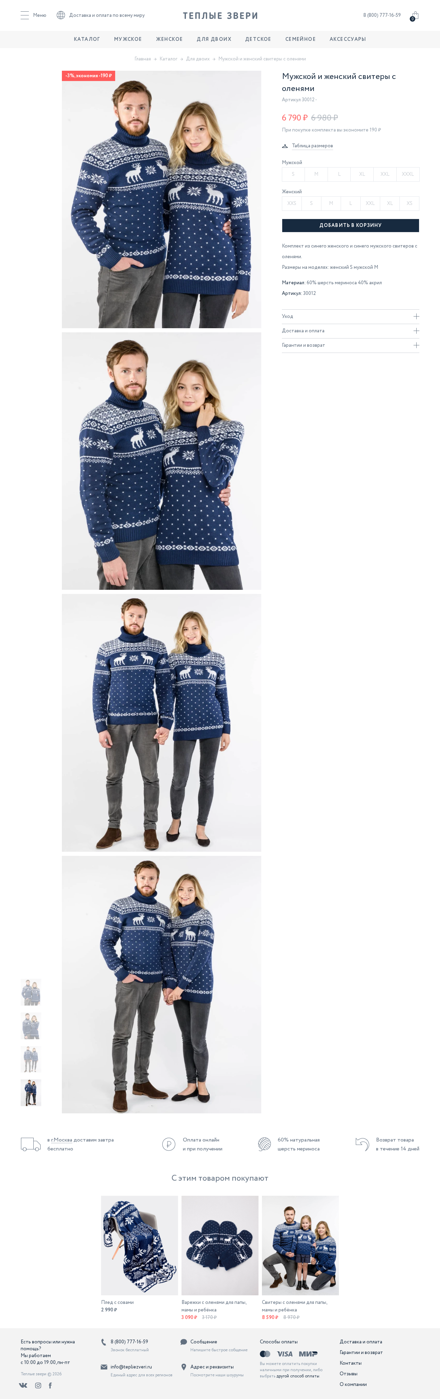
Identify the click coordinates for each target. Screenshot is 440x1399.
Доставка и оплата (303, 331)
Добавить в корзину (350, 225)
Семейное (300, 39)
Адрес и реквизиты (212, 1367)
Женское (169, 39)
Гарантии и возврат (303, 345)
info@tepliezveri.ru (131, 1367)
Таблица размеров (312, 145)
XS (409, 203)
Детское (258, 39)
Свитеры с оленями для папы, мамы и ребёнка (294, 1306)
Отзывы (349, 1374)
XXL (385, 174)
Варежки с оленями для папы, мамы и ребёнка (214, 1306)
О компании (353, 1384)
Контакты (351, 1363)
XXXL (408, 174)
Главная (142, 59)
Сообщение (203, 1342)
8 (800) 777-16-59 (382, 15)
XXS (291, 203)
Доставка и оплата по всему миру (107, 15)
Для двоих (214, 39)
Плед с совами (117, 1302)
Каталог (87, 39)
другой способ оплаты (297, 1376)
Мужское (128, 39)
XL (362, 174)
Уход (287, 316)
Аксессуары (348, 39)
